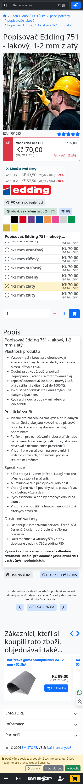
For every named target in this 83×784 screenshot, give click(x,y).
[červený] (23, 220)
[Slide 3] (41, 126)
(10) (67, 211)
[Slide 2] (34, 126)
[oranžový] (47, 220)
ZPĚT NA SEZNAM (41, 607)
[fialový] (31, 220)
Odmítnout (54, 768)
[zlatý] (6, 228)
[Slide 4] (48, 126)
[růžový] (55, 220)
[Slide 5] (55, 126)
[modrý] (39, 220)
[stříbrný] (63, 220)
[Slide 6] (62, 126)
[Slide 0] (21, 126)
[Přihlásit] (76, 5)
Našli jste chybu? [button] (59, 747)
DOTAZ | (61, 575)
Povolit (74, 768)
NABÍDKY (20, 575)
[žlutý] (15, 228)
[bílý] (6, 220)
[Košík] (75, 778)
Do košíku (58, 688)
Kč (61, 5)
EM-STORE (29, 747)
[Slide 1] (27, 126)
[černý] (15, 220)
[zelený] (71, 220)
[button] (35, 175)
